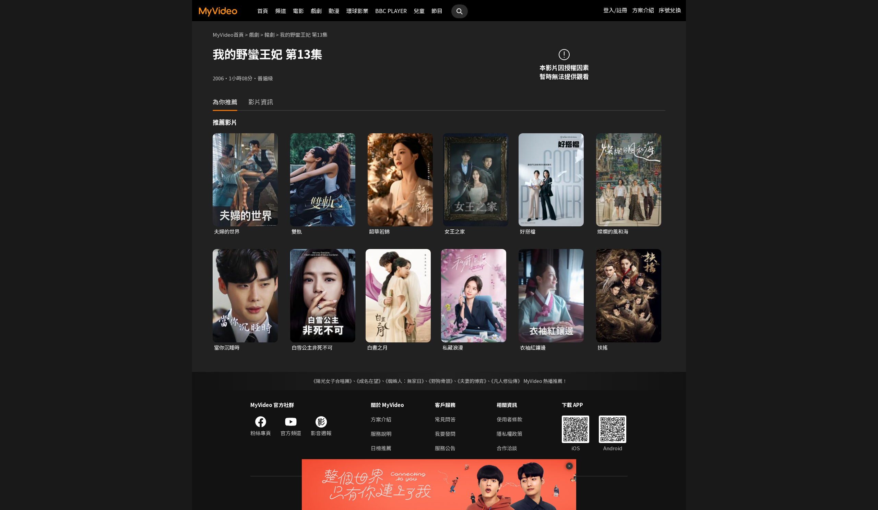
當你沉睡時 (227, 347)
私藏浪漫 (452, 347)
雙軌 (297, 231)
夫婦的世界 (227, 231)
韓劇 (269, 34)
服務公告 (445, 448)
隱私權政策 (509, 433)
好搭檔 (527, 231)
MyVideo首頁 (228, 34)
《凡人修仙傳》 (506, 380)
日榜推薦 (381, 448)
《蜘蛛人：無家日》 (404, 380)
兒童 (419, 11)
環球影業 (357, 11)
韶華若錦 (379, 231)
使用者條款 (509, 419)
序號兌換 (670, 10)
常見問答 (445, 419)
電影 (298, 11)
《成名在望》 (369, 380)
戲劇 (316, 11)
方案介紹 (643, 10)
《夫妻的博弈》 (472, 380)
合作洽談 (507, 448)
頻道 (280, 11)
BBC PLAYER (391, 11)
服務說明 (381, 433)
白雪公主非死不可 (312, 347)
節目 (436, 11)
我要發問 (445, 433)
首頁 (262, 11)
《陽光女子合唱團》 (331, 380)
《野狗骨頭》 (441, 380)
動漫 (334, 11)
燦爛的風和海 (612, 231)
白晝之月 (377, 347)
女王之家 (454, 231)
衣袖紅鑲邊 (533, 347)
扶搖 (602, 347)
